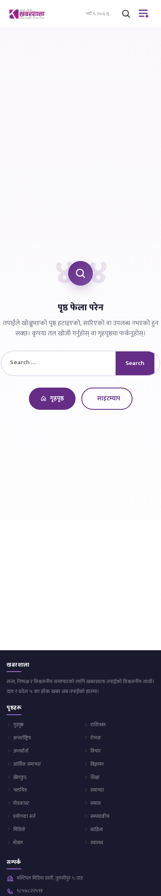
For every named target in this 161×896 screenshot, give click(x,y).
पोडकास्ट (21, 803)
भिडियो (19, 829)
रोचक (95, 738)
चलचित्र (20, 790)
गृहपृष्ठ (57, 398)
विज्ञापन (97, 764)
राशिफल (98, 724)
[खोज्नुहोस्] (125, 13)
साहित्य (96, 829)
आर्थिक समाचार (27, 764)
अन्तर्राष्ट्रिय (22, 738)
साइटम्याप (108, 398)
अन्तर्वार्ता (20, 751)
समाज (95, 803)
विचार (95, 751)
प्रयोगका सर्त (24, 816)
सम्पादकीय (99, 816)
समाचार (97, 790)
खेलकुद (19, 777)
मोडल (18, 842)
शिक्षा (94, 777)
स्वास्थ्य (96, 842)
